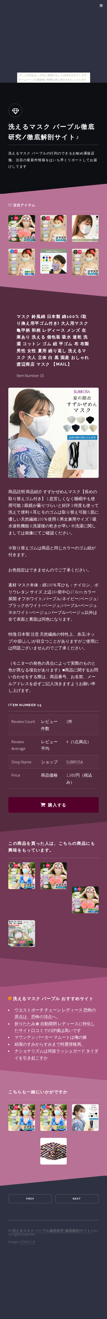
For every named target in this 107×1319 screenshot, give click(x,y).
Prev (30, 1198)
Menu (100, 5)
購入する (57, 805)
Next (77, 1198)
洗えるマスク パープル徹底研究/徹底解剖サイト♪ (52, 1230)
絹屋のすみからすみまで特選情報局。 (50, 1044)
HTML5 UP (28, 1241)
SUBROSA (74, 761)
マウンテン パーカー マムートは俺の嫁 (51, 1037)
